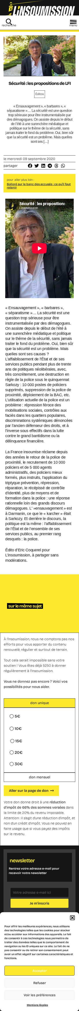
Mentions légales (37, 1005)
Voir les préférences (40, 995)
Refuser (39, 983)
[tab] (39, 703)
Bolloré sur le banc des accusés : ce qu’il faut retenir (39, 185)
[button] (72, 918)
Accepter (39, 971)
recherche (9, 25)
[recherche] (9, 22)
